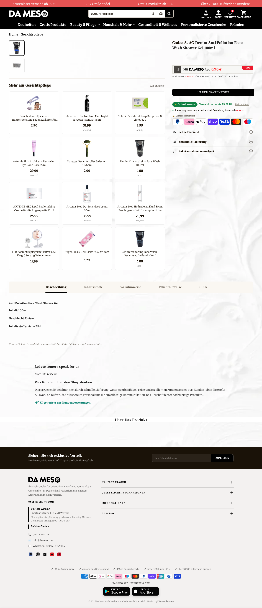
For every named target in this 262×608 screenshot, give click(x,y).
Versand (189, 76)
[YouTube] (52, 554)
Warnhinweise (131, 287)
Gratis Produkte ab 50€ (155, 4)
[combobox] (119, 13)
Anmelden (222, 458)
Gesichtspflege (32, 34)
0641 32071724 (41, 534)
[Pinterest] (59, 554)
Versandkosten (166, 601)
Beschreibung (56, 287)
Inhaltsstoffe (93, 287)
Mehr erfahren (242, 104)
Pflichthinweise (170, 287)
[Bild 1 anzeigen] (17, 48)
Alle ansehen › (157, 85)
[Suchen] (169, 13)
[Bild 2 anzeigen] (17, 65)
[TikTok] (45, 554)
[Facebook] (30, 554)
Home (13, 34)
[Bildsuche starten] (161, 13)
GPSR (203, 287)
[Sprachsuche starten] (153, 13)
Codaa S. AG (183, 42)
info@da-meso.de (43, 540)
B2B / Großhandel (96, 4)
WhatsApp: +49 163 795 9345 (49, 546)
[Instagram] (37, 554)
